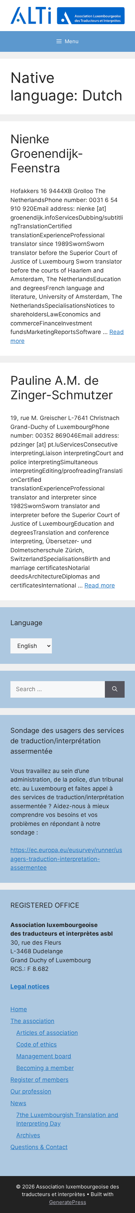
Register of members (39, 1079)
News (18, 1103)
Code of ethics (36, 1044)
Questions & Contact (39, 1147)
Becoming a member (45, 1067)
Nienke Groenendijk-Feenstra (46, 153)
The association (32, 1021)
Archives (28, 1135)
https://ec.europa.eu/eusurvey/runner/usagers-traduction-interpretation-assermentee (66, 859)
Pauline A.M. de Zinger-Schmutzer (61, 387)
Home (18, 1009)
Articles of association (47, 1032)
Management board (43, 1056)
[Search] (115, 689)
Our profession (30, 1091)
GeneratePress (67, 1202)
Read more (99, 585)
